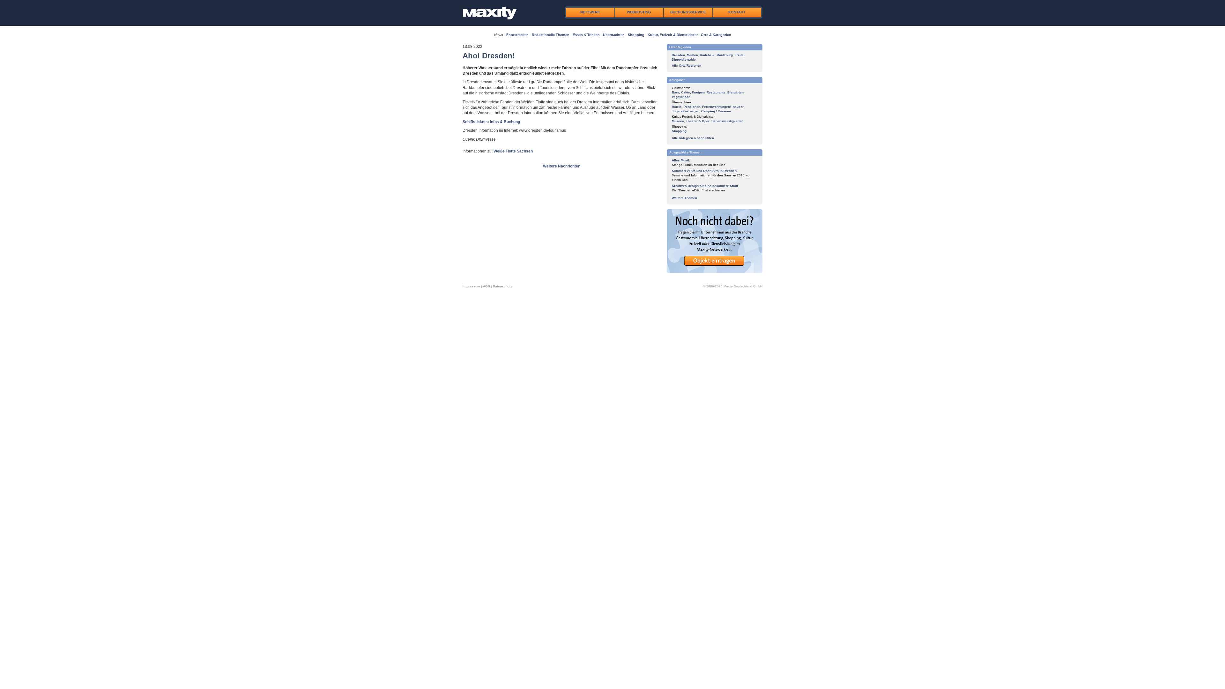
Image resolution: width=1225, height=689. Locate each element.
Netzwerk (590, 12)
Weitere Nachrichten (561, 166)
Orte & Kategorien (716, 35)
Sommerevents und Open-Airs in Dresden (704, 171)
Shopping (636, 35)
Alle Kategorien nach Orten (693, 138)
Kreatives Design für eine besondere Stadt (705, 186)
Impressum (471, 286)
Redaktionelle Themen (550, 35)
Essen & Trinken (586, 35)
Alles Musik (681, 160)
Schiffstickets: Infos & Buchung (491, 122)
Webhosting (639, 12)
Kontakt (737, 12)
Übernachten (614, 35)
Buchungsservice (688, 12)
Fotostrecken (517, 35)
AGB (486, 286)
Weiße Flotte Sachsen (513, 151)
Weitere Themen (684, 198)
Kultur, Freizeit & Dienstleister (673, 35)
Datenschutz (502, 286)
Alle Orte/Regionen (686, 65)
